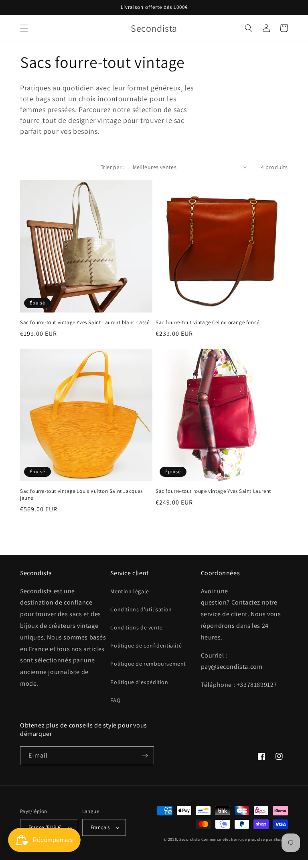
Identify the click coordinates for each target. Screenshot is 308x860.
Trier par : (112, 167)
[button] (24, 28)
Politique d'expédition (139, 682)
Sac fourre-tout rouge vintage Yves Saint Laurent (213, 491)
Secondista (189, 839)
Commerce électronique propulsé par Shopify (244, 839)
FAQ (115, 700)
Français (100, 827)
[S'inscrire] (145, 755)
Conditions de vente (136, 627)
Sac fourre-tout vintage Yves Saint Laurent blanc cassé (84, 322)
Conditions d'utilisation (141, 609)
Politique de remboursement (148, 663)
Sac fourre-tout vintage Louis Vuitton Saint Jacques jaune (81, 494)
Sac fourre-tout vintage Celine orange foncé (207, 322)
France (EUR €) (45, 827)
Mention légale (129, 591)
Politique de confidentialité (146, 645)
